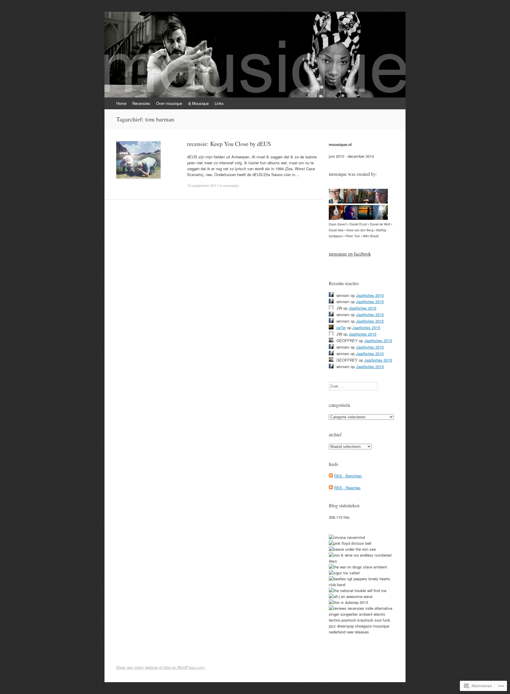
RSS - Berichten (348, 476)
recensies (231, 185)
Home (121, 103)
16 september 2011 (202, 185)
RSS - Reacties (347, 487)
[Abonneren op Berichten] (331, 476)
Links (219, 103)
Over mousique (169, 103)
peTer (341, 327)
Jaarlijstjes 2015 (370, 295)
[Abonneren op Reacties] (331, 487)
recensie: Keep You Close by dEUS (229, 144)
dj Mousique (198, 103)
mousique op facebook (350, 254)
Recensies (141, 103)
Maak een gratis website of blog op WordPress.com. (161, 667)
